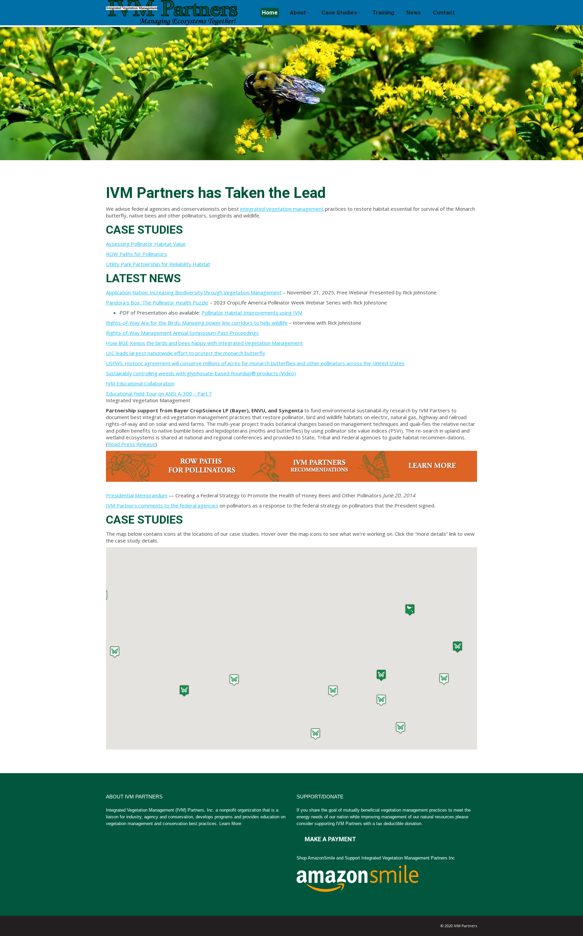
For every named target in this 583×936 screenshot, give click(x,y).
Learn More (230, 823)
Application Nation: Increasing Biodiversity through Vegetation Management (193, 292)
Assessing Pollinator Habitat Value (146, 243)
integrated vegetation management (282, 208)
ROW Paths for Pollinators (136, 254)
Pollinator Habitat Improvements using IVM (251, 312)
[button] (410, 610)
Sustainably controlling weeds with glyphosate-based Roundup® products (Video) (201, 373)
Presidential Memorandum (136, 495)
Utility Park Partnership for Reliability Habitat (158, 264)
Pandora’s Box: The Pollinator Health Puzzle (157, 302)
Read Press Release (131, 444)
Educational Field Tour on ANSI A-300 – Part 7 (159, 393)
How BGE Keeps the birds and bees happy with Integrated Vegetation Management (204, 343)
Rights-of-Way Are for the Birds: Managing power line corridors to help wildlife (196, 322)
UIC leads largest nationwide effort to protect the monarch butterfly (185, 353)
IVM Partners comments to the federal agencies (162, 505)
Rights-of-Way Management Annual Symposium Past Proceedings (182, 332)
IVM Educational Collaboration (140, 383)
